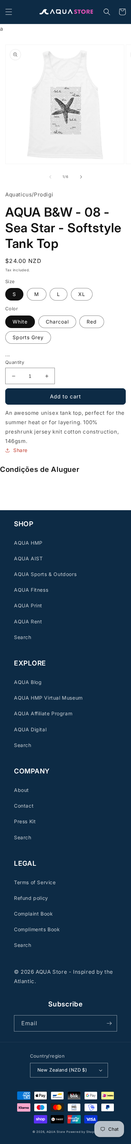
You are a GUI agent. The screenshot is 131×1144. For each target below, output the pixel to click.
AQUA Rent (28, 621)
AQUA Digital (30, 729)
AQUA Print (28, 605)
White (20, 322)
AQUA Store (55, 1132)
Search (22, 637)
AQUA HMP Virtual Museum (48, 698)
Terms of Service (35, 882)
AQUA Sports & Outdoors (45, 574)
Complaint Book (33, 914)
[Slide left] (50, 177)
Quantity (14, 362)
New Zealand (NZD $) (62, 1070)
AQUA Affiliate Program (43, 713)
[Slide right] (81, 177)
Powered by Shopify (82, 1132)
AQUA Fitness (31, 590)
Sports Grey (28, 337)
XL (81, 294)
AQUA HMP (28, 543)
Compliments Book (37, 929)
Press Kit (25, 821)
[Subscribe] (109, 1023)
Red (92, 322)
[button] (8, 12)
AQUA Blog (28, 682)
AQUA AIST (28, 558)
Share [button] (20, 450)
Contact (24, 806)
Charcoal (57, 322)
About (21, 790)
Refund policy (31, 898)
